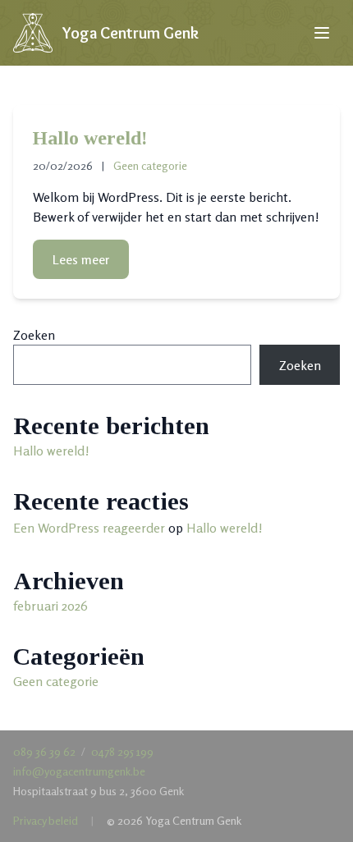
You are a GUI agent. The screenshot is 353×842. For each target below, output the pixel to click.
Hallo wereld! (90, 138)
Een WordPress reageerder (89, 527)
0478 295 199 (122, 751)
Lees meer (81, 259)
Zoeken (34, 335)
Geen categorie (150, 165)
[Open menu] (322, 33)
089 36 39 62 (44, 751)
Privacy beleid (45, 820)
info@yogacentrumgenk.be (79, 771)
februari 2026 (50, 605)
